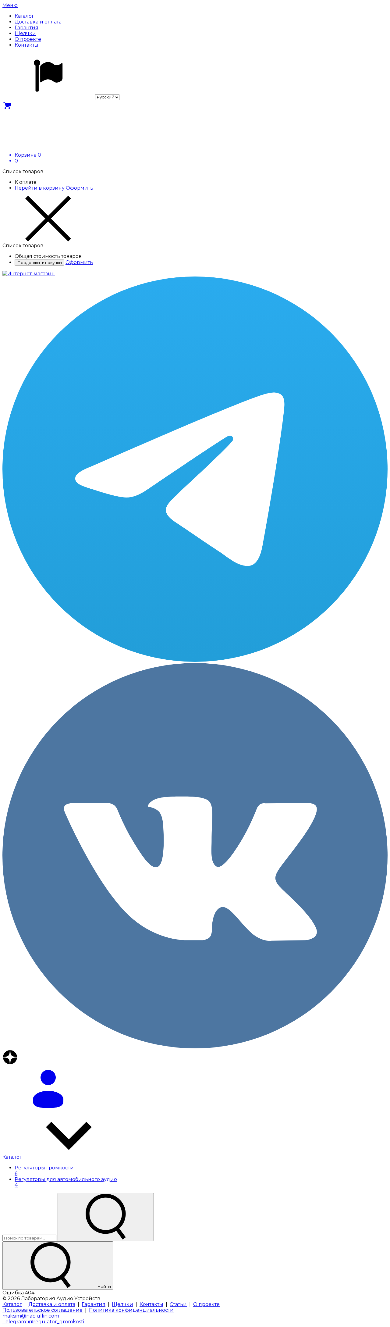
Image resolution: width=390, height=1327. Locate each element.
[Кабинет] (195, 1089)
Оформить (79, 188)
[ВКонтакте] (195, 856)
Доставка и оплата (51, 1304)
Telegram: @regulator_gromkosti (43, 1322)
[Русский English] (60, 97)
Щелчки (122, 1304)
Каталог (12, 1157)
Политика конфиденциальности (131, 1310)
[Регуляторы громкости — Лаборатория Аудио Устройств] (28, 273)
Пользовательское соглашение (42, 1310)
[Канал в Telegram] (195, 469)
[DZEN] (195, 1058)
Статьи (178, 1304)
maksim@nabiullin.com (30, 1316)
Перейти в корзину (40, 188)
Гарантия (93, 1304)
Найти (103, 1286)
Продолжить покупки (39, 262)
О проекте (206, 1304)
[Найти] (106, 1217)
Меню (10, 5)
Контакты (151, 1304)
